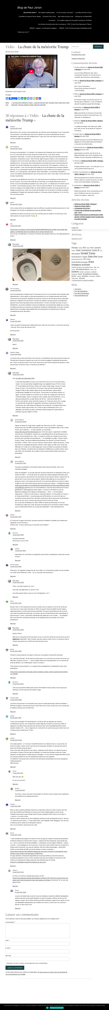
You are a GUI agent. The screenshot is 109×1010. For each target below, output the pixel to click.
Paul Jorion (16, 244)
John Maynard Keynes (82, 269)
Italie (95, 267)
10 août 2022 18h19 (18, 629)
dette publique (75, 253)
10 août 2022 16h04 (16, 566)
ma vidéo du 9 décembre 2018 (24, 378)
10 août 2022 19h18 (18, 535)
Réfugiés (73, 276)
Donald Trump (53, 102)
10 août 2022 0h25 (15, 225)
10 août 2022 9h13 (15, 321)
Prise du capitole (23, 105)
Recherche (98, 46)
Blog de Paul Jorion (29, 7)
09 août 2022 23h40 (16, 204)
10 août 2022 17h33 (15, 603)
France (88, 259)
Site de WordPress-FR (81, 295)
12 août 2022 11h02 (20, 463)
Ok (47, 1007)
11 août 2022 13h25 (15, 835)
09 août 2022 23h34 (16, 148)
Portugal (81, 271)
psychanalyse (87, 271)
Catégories (74, 228)
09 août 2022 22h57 (16, 128)
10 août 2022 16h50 (18, 582)
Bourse (88, 247)
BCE (84, 247)
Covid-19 (95, 250)
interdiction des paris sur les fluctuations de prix (82, 267)
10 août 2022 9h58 (18, 340)
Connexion (77, 289)
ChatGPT (73, 250)
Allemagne (74, 247)
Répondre (13, 142)
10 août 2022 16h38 (20, 421)
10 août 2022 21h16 (15, 717)
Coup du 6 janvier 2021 (41, 102)
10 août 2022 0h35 (15, 290)
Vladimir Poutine (74, 278)
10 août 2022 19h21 (18, 684)
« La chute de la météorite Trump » (22, 102)
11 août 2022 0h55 (15, 806)
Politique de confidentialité (56, 1007)
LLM (95, 269)
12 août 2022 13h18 (20, 892)
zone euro (82, 278)
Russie (31, 105)
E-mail (7, 948)
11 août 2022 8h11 (20, 790)
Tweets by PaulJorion (78, 58)
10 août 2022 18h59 (16, 651)
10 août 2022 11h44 (15, 517)
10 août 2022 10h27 (18, 374)
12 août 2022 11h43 (18, 872)
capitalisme (97, 247)
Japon (98, 267)
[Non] (107, 1007)
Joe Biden (73, 269)
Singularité (79, 276)
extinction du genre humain (77, 259)
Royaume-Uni (74, 274)
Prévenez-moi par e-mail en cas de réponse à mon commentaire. (27, 963)
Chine (78, 250)
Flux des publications (81, 291)
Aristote (80, 247)
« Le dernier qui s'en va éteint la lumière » (82, 280)
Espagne (84, 256)
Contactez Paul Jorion (78, 54)
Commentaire (10, 922)
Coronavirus (86, 250)
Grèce (91, 261)
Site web (8, 955)
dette (101, 250)
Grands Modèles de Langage (79, 262)
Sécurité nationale (39, 105)
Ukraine (98, 276)
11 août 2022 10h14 (20, 550)
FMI (84, 259)
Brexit (92, 247)
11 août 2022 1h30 (18, 773)
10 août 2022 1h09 (18, 246)
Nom (7, 940)
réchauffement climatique (90, 274)
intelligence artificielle (80, 265)
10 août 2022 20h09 (16, 700)
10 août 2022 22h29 (16, 740)
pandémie (75, 272)
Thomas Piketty (92, 276)
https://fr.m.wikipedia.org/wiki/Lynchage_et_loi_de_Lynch (28, 862)
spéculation (85, 276)
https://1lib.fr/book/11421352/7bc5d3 (26, 432)
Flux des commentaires (81, 293)
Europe (100, 256)
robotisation (94, 271)
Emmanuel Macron (76, 256)
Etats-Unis (62, 102)
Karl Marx (92, 269)
